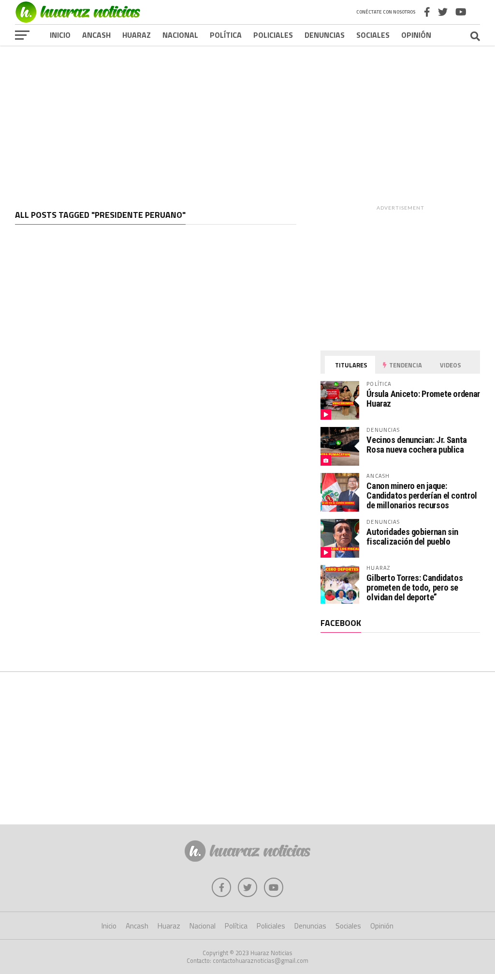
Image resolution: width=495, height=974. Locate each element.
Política (226, 35)
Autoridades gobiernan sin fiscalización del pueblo (412, 537)
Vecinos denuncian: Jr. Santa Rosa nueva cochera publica (416, 445)
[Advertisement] (247, 120)
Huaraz (136, 35)
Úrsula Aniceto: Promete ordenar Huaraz (423, 399)
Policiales (273, 35)
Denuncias (325, 35)
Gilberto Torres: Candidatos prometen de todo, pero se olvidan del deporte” (414, 587)
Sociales (373, 35)
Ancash (96, 35)
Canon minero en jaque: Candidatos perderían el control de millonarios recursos (421, 495)
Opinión (416, 35)
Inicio (60, 35)
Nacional (180, 35)
